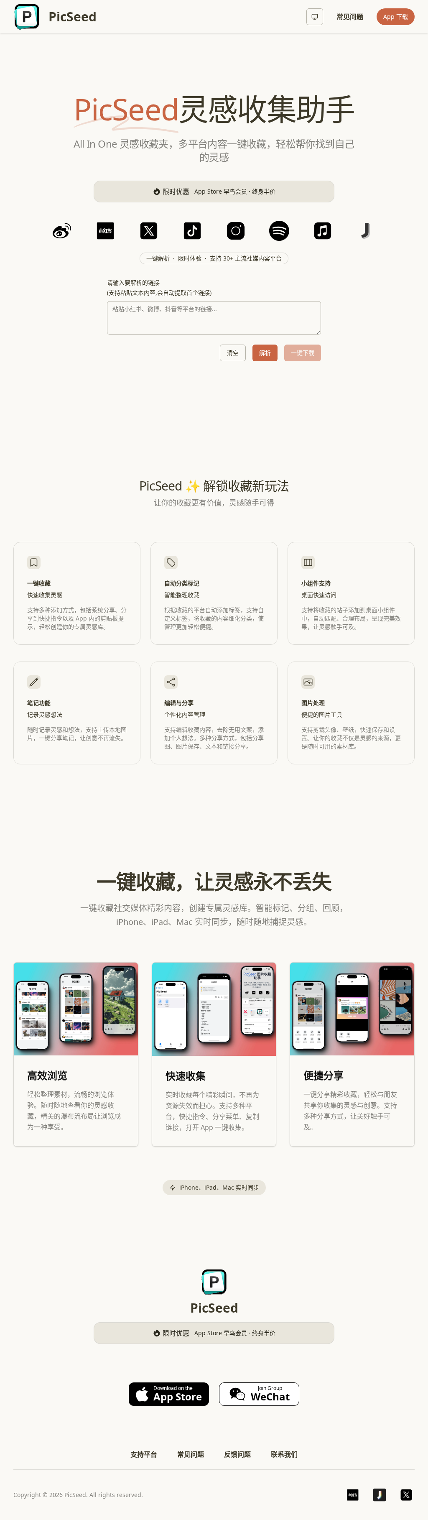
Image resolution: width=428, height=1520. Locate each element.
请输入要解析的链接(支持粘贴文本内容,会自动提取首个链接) (159, 287)
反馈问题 (237, 1454)
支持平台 (143, 1454)
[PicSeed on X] (406, 1495)
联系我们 (284, 1454)
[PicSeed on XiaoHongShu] (352, 1495)
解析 (265, 353)
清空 (233, 353)
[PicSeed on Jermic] (379, 1495)
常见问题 (349, 16)
